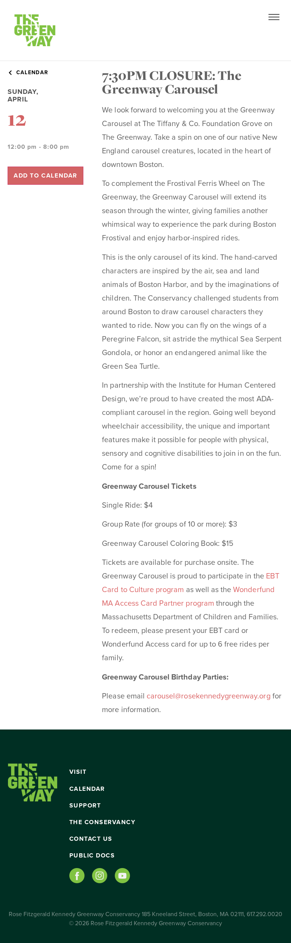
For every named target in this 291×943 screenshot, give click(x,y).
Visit (78, 772)
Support (85, 805)
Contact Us (91, 839)
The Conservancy (102, 822)
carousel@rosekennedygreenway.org (209, 696)
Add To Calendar (45, 175)
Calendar (87, 789)
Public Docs (92, 855)
